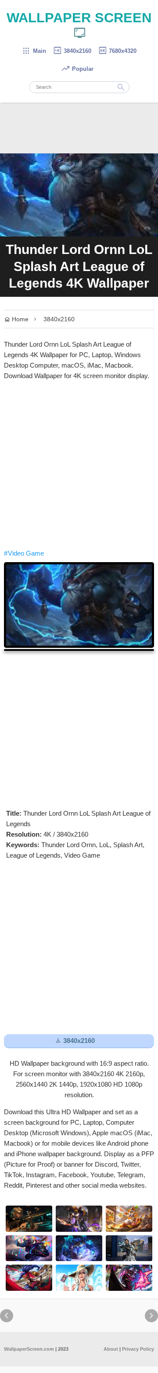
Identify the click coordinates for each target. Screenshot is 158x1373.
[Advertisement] (79, 464)
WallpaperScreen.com (29, 1349)
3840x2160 (72, 51)
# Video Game (24, 553)
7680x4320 (117, 51)
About (111, 1349)
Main (34, 51)
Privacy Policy (138, 1349)
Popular (77, 69)
